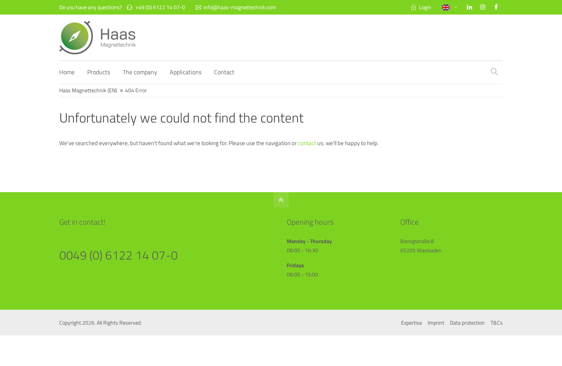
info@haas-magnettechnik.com (239, 7)
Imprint (436, 323)
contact (307, 143)
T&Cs (497, 323)
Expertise (411, 323)
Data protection (467, 323)
